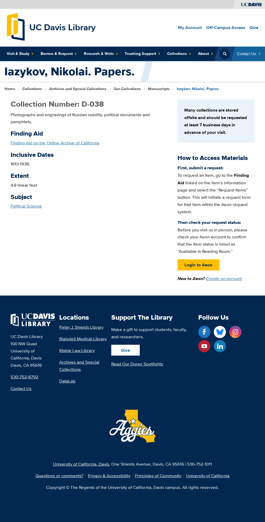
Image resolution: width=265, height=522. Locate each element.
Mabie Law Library (77, 350)
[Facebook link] (204, 332)
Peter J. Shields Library (81, 327)
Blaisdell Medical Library (83, 338)
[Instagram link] (235, 332)
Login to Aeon (198, 264)
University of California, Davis (81, 464)
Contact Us (21, 388)
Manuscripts (159, 89)
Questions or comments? (59, 475)
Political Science (26, 206)
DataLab (67, 381)
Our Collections (127, 89)
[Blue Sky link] (220, 332)
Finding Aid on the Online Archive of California (55, 142)
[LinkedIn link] (220, 346)
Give (125, 350)
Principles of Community (158, 475)
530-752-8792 (24, 376)
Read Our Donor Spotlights (137, 364)
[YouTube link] (204, 346)
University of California (208, 475)
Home (9, 89)
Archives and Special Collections (77, 89)
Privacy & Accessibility (109, 475)
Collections (32, 89)
